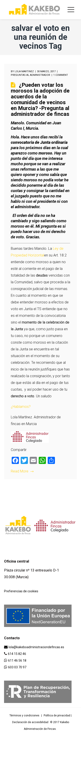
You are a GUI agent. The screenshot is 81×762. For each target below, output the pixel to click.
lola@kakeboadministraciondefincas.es (36, 647)
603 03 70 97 (17, 667)
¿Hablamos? (21, 406)
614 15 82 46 (17, 654)
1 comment (60, 75)
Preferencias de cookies (21, 591)
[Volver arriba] (5, 756)
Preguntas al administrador (30, 75)
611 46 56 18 (17, 660)
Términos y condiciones (24, 715)
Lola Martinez (24, 71)
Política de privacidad (57, 715)
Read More (19, 471)
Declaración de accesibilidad (30, 722)
